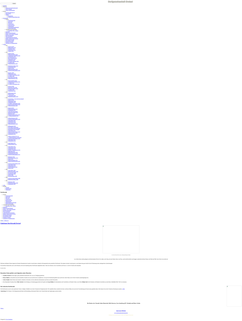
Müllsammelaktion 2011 (13, 160)
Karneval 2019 (11, 94)
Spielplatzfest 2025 (12, 50)
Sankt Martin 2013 (12, 143)
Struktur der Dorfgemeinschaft (12, 8)
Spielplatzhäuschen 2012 (13, 153)
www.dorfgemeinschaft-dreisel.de (121, 312)
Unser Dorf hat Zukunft (13, 111)
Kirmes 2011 (10, 159)
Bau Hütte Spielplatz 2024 (13, 61)
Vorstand (7, 187)
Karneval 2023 (11, 68)
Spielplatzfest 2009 (12, 173)
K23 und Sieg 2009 (12, 172)
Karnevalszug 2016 (12, 122)
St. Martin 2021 (11, 83)
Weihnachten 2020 (12, 90)
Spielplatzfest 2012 (12, 148)
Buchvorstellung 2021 (12, 80)
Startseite (5, 5)
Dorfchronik (5, 18)
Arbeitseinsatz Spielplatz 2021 (14, 81)
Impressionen (8, 13)
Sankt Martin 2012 (12, 146)
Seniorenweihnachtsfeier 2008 (14, 178)
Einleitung (8, 31)
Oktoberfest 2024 (11, 60)
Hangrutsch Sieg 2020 (12, 87)
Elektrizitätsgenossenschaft (13, 27)
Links (4, 185)
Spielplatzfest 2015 (12, 134)
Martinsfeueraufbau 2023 (13, 65)
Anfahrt (7, 14)
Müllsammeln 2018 (12, 101)
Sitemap (124, 310)
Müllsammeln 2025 (12, 47)
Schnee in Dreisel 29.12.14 (13, 136)
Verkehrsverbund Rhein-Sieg (14, 17)
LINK (123, 288)
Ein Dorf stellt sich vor (10, 12)
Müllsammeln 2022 (12, 73)
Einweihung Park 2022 (12, 77)
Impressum (118, 310)
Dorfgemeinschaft (11, 20)
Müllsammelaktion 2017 (13, 109)
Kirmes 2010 (10, 168)
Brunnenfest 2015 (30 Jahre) (13, 129)
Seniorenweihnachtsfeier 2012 (14, 154)
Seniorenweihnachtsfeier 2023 (14, 70)
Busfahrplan (10, 15)
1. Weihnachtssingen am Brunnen (14, 137)
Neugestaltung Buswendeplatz (14, 128)
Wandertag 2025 (11, 48)
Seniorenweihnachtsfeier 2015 (14, 131)
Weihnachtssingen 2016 (13, 118)
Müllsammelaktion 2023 (13, 69)
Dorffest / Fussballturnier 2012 (14, 150)
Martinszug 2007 (11, 181)
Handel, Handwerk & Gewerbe (12, 38)
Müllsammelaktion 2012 (13, 152)
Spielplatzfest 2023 (12, 67)
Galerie (4, 44)
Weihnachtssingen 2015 (13, 133)
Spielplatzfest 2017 (12, 110)
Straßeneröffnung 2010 (12, 167)
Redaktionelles (8, 188)
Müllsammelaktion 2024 (13, 54)
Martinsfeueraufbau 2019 (13, 96)
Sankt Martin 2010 (12, 164)
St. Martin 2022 (11, 76)
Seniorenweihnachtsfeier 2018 (14, 104)
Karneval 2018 (11, 100)
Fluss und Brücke (9, 36)
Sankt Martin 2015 (12, 130)
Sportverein (10, 21)
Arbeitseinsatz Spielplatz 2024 (14, 55)
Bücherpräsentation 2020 (13, 88)
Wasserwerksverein (12, 28)
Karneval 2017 (11, 108)
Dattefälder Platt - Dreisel (13, 30)
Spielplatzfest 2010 (12, 165)
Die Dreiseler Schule (10, 40)
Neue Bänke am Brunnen (13, 127)
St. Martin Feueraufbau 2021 (14, 84)
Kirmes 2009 (10, 175)
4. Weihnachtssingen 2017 (13, 115)
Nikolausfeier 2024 (12, 59)
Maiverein (10, 22)
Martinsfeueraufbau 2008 (13, 179)
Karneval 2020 (11, 86)
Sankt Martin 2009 (12, 170)
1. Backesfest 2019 (12, 95)
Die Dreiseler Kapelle (10, 39)
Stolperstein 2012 (11, 151)
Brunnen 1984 (11, 72)
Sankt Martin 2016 (12, 120)
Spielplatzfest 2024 (12, 56)
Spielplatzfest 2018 (12, 102)
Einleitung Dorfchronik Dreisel (11, 223)
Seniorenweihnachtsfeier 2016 (14, 119)
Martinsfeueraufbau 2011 (13, 158)
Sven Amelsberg (9, 319)
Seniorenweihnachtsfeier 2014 (14, 138)
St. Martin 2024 (11, 62)
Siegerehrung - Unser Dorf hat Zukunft (16, 98)
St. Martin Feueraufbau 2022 (14, 75)
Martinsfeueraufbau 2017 (13, 112)
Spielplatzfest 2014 (12, 140)
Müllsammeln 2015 (12, 126)
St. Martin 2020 (11, 89)
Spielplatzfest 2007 (12, 184)
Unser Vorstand (9, 9)
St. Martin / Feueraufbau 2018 (14, 103)
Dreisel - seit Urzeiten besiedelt (12, 34)
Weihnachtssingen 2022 (13, 78)
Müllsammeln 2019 (12, 93)
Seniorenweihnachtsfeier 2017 (14, 114)
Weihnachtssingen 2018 (13, 105)
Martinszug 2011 (11, 156)
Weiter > (2, 308)
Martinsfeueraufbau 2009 (13, 171)
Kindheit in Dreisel (9, 42)
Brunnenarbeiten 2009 (12, 176)
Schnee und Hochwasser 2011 (14, 161)
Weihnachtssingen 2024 (13, 63)
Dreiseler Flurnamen (10, 35)
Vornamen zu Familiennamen (11, 43)
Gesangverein (11, 23)
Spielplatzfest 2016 (12, 121)
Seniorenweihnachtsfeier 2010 (14, 163)
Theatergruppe (11, 26)
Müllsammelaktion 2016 (13, 123)
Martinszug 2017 (11, 113)
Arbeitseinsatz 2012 (12, 147)
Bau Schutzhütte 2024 (12, 58)
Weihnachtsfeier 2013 (12, 144)
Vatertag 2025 (11, 51)
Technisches (8, 189)
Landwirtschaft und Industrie (11, 37)
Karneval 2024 (11, 53)
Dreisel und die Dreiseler (10, 33)
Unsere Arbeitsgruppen (10, 10)
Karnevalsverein (11, 25)
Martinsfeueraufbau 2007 (13, 183)
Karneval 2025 (11, 46)
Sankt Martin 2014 (12, 139)
